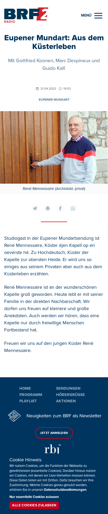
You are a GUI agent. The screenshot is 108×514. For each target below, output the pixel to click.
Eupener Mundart (54, 100)
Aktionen (66, 401)
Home (25, 388)
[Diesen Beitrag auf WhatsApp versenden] (73, 208)
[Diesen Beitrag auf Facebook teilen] (60, 208)
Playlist (28, 401)
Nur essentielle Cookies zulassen (34, 497)
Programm (30, 394)
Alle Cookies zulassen (34, 505)
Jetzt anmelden (54, 433)
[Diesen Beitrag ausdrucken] (48, 208)
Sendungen (68, 388)
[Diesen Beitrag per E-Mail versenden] (35, 208)
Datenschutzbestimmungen (65, 490)
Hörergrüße (70, 394)
